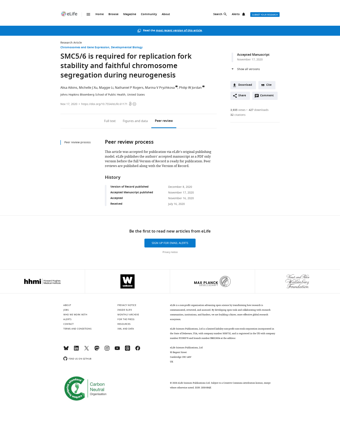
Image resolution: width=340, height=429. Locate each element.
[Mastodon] (97, 350)
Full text (110, 121)
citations (238, 115)
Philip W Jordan (190, 87)
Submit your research (265, 14)
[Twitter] (86, 350)
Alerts (236, 14)
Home (99, 14)
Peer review (164, 121)
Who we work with (75, 314)
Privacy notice (170, 252)
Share (242, 95)
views (238, 110)
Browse (113, 14)
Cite (269, 85)
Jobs (66, 309)
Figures (135, 121)
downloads (259, 110)
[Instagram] (107, 350)
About (166, 14)
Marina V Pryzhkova (160, 87)
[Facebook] (137, 350)
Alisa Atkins (68, 87)
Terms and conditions (77, 328)
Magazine (129, 14)
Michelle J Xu (88, 87)
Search (217, 14)
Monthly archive (128, 314)
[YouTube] (117, 350)
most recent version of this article (179, 30)
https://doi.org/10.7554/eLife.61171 (104, 104)
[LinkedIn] (76, 350)
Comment (268, 96)
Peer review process (77, 142)
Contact (68, 324)
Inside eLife (124, 309)
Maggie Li (106, 87)
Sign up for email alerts (170, 243)
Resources (124, 324)
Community (149, 14)
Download (245, 85)
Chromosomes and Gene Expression (84, 47)
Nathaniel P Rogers (129, 87)
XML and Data (125, 328)
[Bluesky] (66, 350)
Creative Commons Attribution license (243, 382)
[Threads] (127, 350)
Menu (88, 14)
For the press (126, 319)
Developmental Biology (127, 47)
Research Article (71, 43)
